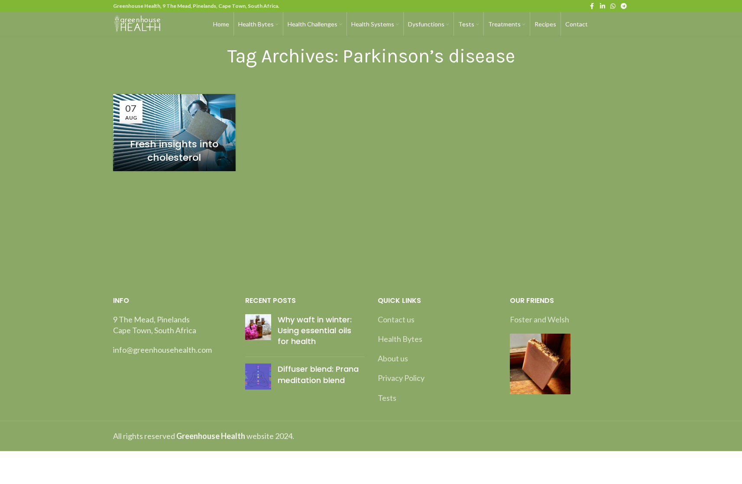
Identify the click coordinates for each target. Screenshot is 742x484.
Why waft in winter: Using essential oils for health (315, 330)
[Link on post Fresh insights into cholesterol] (174, 132)
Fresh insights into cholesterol (174, 150)
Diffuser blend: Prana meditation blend (318, 374)
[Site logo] (138, 23)
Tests (387, 398)
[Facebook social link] (592, 6)
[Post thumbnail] (258, 332)
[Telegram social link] (623, 6)
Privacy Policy (401, 378)
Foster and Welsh (539, 319)
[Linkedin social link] (602, 6)
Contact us (396, 319)
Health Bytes (400, 339)
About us (393, 358)
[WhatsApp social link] (613, 6)
